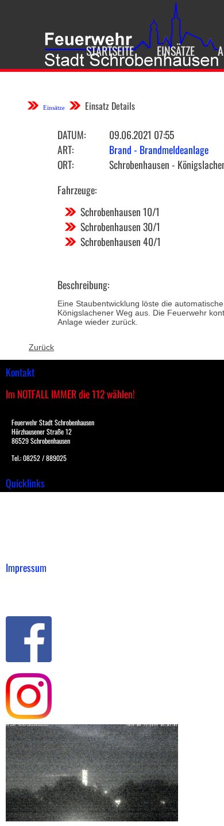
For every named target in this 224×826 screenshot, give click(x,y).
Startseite (110, 50)
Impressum (26, 585)
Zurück (41, 347)
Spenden (21, 548)
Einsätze (176, 50)
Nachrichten (28, 536)
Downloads (25, 512)
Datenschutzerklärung (46, 597)
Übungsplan (28, 524)
